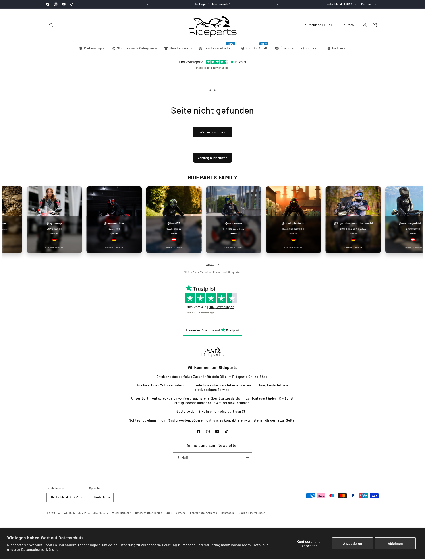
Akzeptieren (352, 543)
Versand (181, 512)
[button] (51, 25)
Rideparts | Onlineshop (70, 513)
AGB (169, 512)
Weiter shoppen (212, 132)
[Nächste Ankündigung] (277, 4)
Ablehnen (395, 543)
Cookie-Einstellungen (252, 512)
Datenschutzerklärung (40, 549)
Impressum (227, 512)
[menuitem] (91, 48)
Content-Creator (46, 247)
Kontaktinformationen (203, 512)
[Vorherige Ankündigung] (148, 4)
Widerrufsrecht (121, 512)
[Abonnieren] (247, 457)
